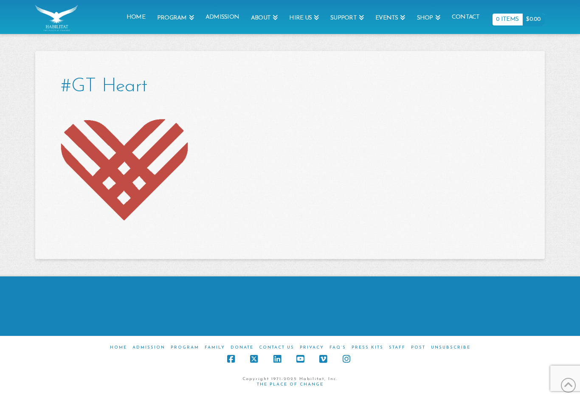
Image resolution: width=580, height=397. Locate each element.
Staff (397, 347)
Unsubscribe (450, 347)
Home (118, 347)
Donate (242, 347)
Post (418, 347)
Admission (148, 347)
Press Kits (367, 347)
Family (215, 347)
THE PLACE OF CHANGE (290, 384)
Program (185, 347)
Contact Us (276, 347)
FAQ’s (337, 347)
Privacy (312, 347)
